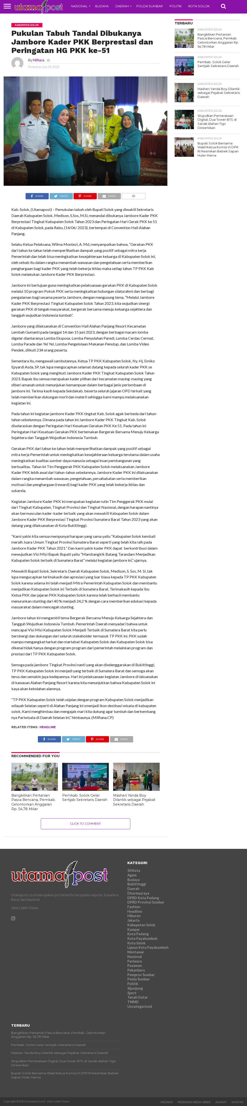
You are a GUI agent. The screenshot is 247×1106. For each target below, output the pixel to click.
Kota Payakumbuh (142, 938)
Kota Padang (138, 934)
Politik (176, 6)
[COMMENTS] (133, 195)
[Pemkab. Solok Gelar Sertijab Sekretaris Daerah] (85, 789)
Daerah (122, 6)
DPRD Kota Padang (143, 898)
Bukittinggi (136, 884)
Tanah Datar (137, 997)
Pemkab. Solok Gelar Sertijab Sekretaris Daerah (84, 797)
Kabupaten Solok (141, 925)
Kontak (237, 1102)
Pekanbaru (136, 970)
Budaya (102, 6)
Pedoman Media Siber (194, 1102)
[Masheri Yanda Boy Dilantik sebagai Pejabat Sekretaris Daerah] (136, 789)
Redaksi (167, 1102)
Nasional (79, 6)
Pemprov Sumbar (141, 975)
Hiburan (134, 916)
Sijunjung (135, 988)
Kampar (133, 929)
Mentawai (135, 952)
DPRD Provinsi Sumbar (145, 902)
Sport (132, 993)
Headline (48, 727)
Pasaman (134, 966)
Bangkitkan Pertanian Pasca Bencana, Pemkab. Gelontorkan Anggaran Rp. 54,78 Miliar (33, 802)
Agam (132, 875)
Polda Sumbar (149, 6)
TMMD (133, 1002)
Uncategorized (139, 1006)
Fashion (133, 907)
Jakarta (133, 920)
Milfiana (38, 60)
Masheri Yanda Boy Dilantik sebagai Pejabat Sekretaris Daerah (134, 800)
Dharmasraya (138, 893)
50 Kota (133, 870)
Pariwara (134, 961)
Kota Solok (199, 6)
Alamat (221, 1102)
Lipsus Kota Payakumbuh (148, 947)
